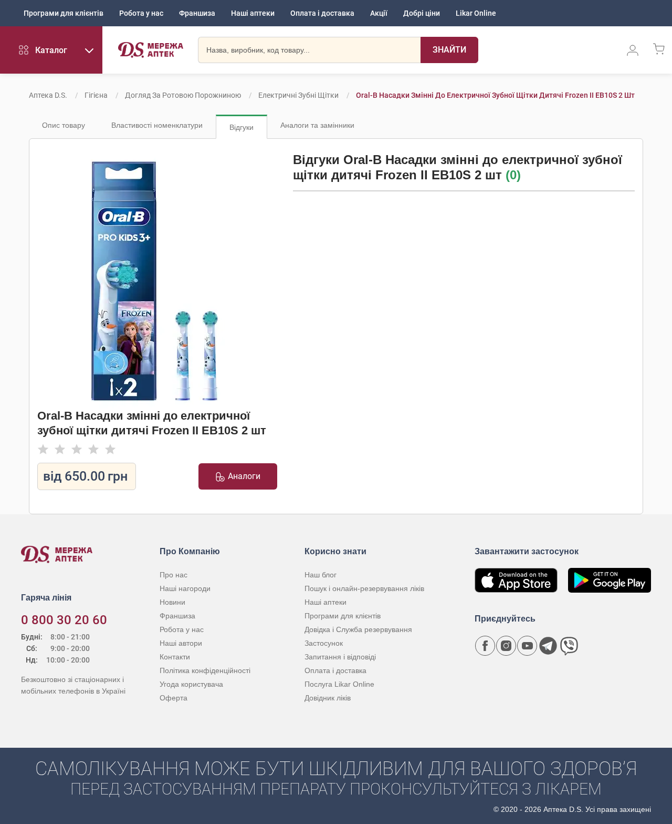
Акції (378, 13)
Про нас (173, 575)
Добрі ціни (421, 13)
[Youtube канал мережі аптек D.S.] (527, 645)
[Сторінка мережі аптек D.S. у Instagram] (506, 645)
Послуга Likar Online (339, 684)
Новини (172, 602)
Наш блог (320, 575)
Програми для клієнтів (63, 13)
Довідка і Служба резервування (358, 629)
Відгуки (241, 127)
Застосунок (323, 643)
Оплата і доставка (322, 13)
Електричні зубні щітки (298, 95)
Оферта (173, 698)
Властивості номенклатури (157, 125)
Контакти (175, 657)
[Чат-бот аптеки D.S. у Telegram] (548, 645)
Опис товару (63, 125)
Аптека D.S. (48, 95)
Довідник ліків (327, 698)
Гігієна (96, 95)
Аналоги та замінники (317, 125)
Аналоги (244, 476)
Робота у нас (141, 13)
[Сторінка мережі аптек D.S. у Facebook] (485, 645)
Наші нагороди (185, 588)
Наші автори (181, 643)
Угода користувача (191, 684)
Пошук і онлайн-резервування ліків (364, 588)
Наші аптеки (253, 13)
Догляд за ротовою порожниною (183, 95)
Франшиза (197, 13)
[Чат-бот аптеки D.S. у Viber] (569, 645)
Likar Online (476, 13)
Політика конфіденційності (205, 670)
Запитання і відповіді (340, 657)
